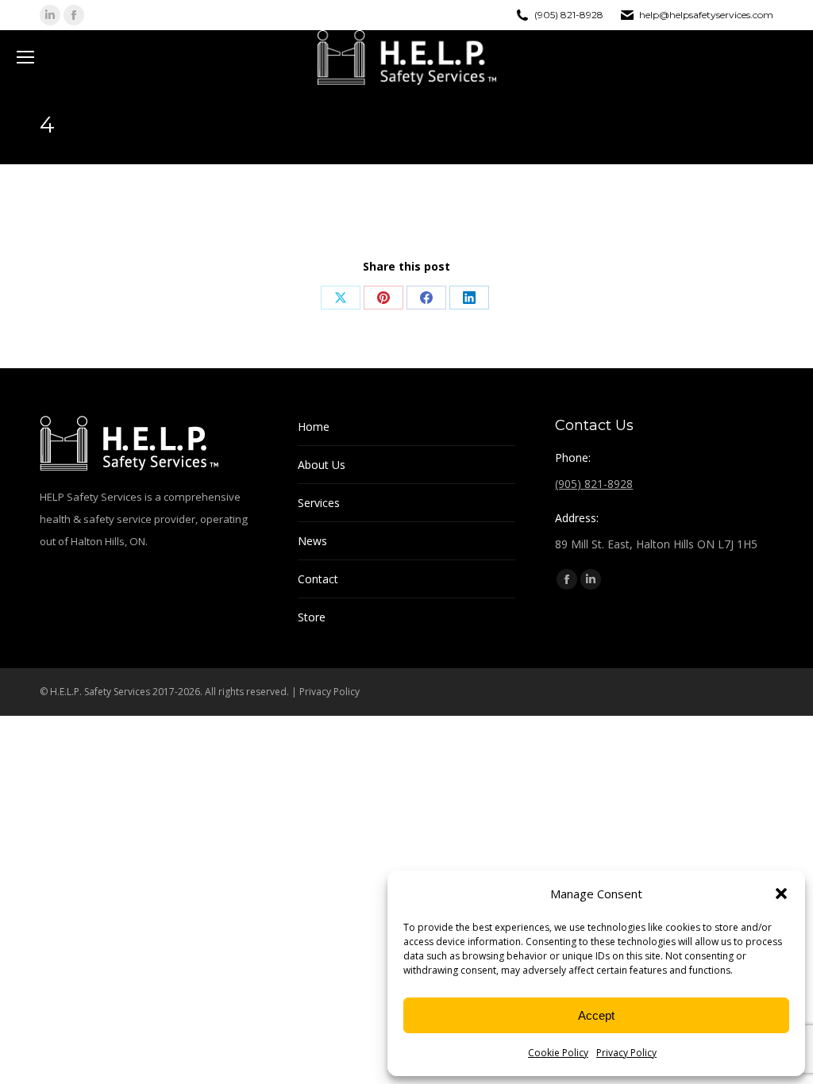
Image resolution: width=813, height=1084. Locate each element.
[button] (781, 893)
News (312, 540)
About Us (321, 464)
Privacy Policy (626, 1052)
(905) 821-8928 (568, 15)
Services (319, 502)
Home (313, 426)
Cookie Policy (558, 1052)
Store (312, 617)
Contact (318, 578)
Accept (596, 1015)
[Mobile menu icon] (25, 57)
